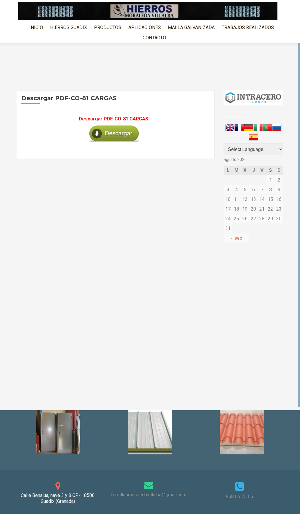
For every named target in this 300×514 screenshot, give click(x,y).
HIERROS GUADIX (68, 27)
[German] (248, 129)
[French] (239, 129)
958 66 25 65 (239, 496)
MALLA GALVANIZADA (191, 27)
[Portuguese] (267, 129)
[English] (230, 129)
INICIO (36, 27)
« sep (236, 238)
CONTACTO (154, 38)
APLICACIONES (144, 27)
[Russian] (277, 129)
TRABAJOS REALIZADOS (248, 27)
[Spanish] (253, 138)
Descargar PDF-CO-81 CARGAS (113, 119)
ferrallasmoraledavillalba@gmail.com (148, 495)
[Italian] (258, 129)
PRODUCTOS (107, 27)
